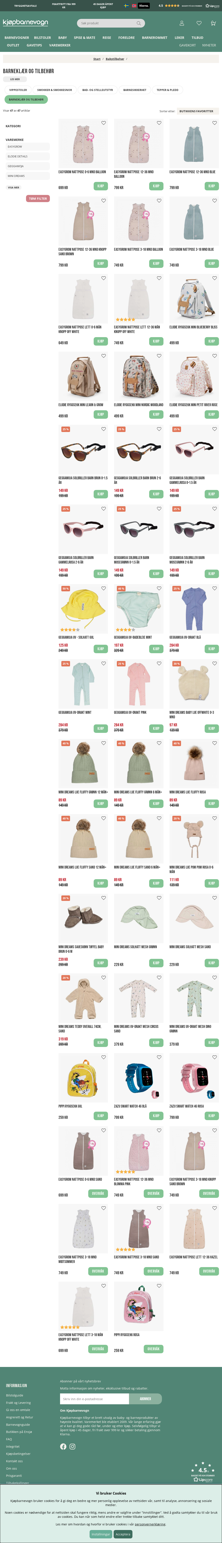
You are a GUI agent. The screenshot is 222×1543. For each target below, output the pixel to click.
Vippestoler (18, 90)
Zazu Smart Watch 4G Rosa (187, 1106)
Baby (62, 37)
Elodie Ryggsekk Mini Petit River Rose (194, 405)
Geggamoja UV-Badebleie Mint (133, 637)
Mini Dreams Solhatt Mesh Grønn (135, 947)
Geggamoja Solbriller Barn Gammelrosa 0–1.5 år (187, 480)
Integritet (13, 1446)
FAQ (9, 1439)
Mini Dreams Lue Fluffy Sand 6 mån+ (137, 867)
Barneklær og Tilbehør (26, 99)
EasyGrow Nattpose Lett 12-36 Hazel (194, 1257)
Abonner (145, 1399)
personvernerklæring (150, 1524)
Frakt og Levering (18, 1403)
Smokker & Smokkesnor (54, 90)
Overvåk (98, 1193)
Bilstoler (42, 37)
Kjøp (101, 649)
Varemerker (59, 45)
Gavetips (34, 45)
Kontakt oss (14, 1461)
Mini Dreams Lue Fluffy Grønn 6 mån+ (138, 792)
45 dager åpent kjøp (103, 5)
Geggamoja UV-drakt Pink (130, 712)
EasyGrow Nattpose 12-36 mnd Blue (192, 172)
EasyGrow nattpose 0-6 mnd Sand (80, 1179)
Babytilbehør (115, 59)
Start (97, 59)
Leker (179, 37)
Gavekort (187, 45)
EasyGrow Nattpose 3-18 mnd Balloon (138, 249)
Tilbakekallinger (17, 1483)
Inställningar (101, 1534)
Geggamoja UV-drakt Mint (75, 712)
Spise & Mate (84, 37)
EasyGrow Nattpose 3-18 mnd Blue (192, 249)
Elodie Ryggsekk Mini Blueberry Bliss (193, 327)
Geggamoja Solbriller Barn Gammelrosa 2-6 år (76, 560)
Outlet (13, 45)
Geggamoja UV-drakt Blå (185, 637)
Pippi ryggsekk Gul (70, 1106)
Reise (107, 37)
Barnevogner (17, 37)
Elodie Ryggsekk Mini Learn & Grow (81, 405)
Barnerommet (154, 37)
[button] (189, 5)
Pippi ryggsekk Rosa (126, 1335)
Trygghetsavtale (25, 5)
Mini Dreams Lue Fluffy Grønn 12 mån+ (83, 792)
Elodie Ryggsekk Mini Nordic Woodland (138, 405)
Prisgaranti (14, 1476)
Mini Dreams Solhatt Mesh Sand (190, 947)
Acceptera (123, 1534)
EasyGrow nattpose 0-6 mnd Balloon (82, 172)
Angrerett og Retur (19, 1417)
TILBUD (197, 37)
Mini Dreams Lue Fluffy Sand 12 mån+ (82, 867)
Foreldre (126, 37)
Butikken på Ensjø (19, 1432)
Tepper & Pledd (167, 90)
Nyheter (209, 45)
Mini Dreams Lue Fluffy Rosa (188, 792)
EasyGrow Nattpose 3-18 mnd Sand (136, 1257)
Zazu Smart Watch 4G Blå (130, 1106)
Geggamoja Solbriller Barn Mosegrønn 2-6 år (187, 560)
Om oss (11, 1468)
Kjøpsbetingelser (18, 1454)
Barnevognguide (18, 1425)
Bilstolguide (14, 1395)
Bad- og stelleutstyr (97, 90)
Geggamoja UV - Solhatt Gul (76, 637)
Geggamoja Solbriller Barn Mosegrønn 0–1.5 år (131, 560)
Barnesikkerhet (134, 90)
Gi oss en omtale (18, 1410)
